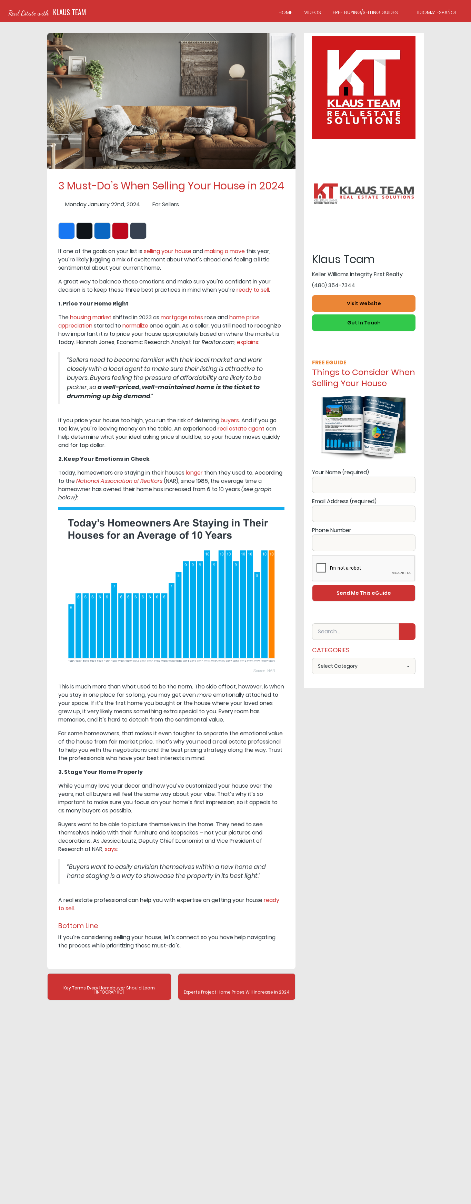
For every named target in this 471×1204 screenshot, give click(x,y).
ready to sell (253, 290)
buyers (230, 420)
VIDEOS (312, 12)
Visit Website (364, 303)
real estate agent (241, 429)
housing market (90, 317)
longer (194, 473)
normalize (135, 326)
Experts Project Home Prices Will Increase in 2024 (237, 992)
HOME (285, 12)
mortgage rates (182, 317)
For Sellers (165, 204)
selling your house (167, 251)
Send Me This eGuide (364, 593)
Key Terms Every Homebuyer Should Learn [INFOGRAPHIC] (109, 990)
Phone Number (331, 530)
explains (247, 342)
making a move (224, 251)
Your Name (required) (340, 472)
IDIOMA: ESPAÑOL (437, 12)
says (111, 849)
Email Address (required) (344, 501)
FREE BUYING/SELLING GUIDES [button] (365, 12)
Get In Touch (364, 322)
